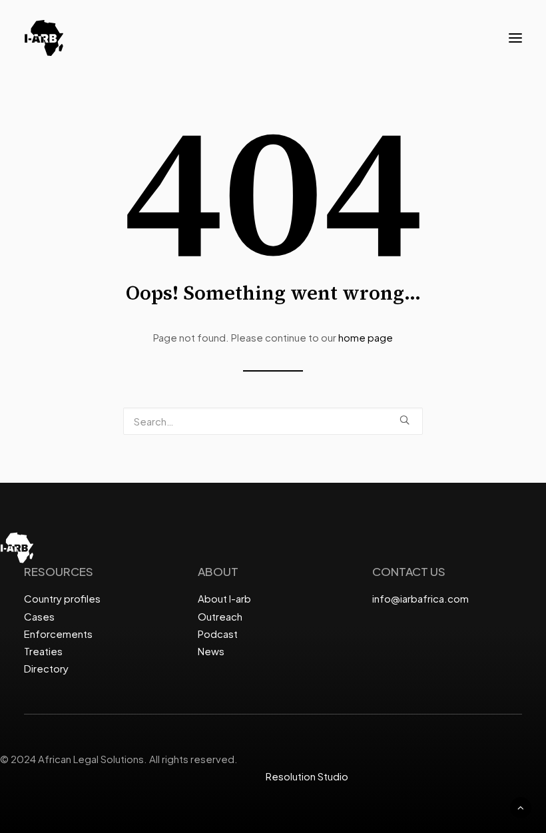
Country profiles (62, 598)
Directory (46, 668)
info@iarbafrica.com (420, 598)
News (211, 651)
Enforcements (58, 633)
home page (365, 337)
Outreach (220, 616)
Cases (39, 616)
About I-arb (224, 598)
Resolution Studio (307, 776)
